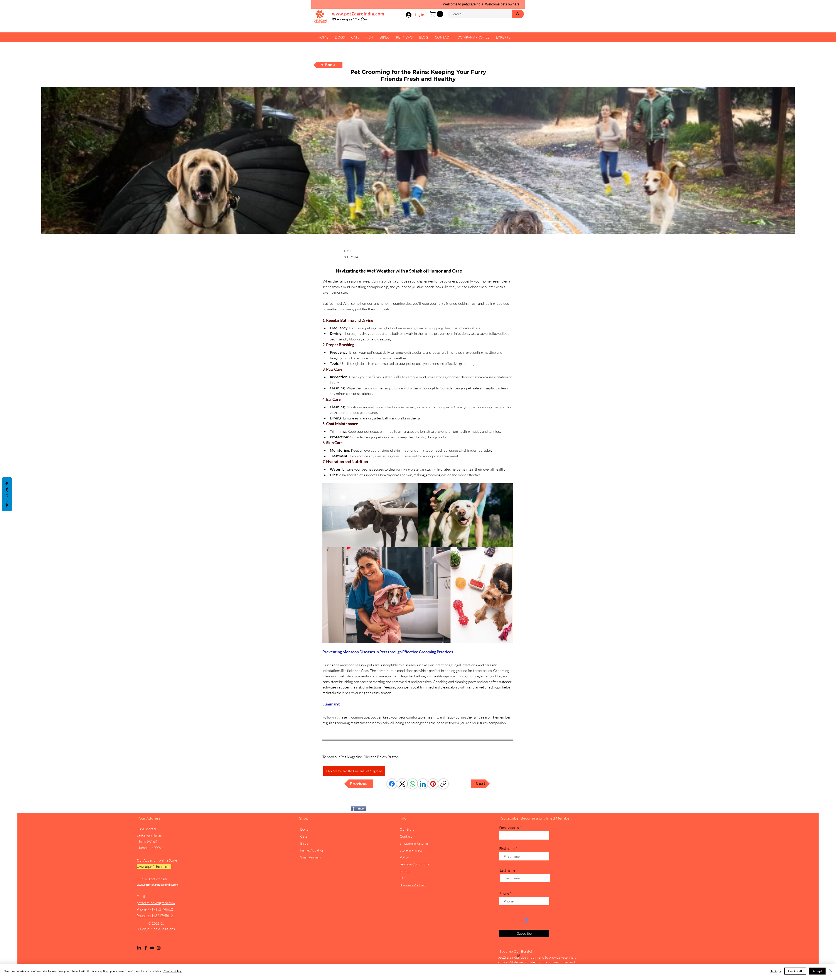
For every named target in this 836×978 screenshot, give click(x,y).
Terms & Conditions (414, 864)
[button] (437, 14)
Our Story (407, 829)
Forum (405, 871)
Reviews (6, 494)
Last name (507, 870)
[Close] (830, 971)
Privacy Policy (172, 971)
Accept (817, 971)
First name (507, 848)
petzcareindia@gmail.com (156, 903)
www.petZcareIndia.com (358, 13)
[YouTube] (152, 948)
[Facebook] (392, 784)
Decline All (795, 971)
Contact (406, 836)
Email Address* (510, 827)
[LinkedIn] (423, 784)
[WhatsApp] (413, 784)
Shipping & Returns (414, 843)
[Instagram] (158, 948)
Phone (504, 893)
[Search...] (518, 14)
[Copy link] (443, 784)
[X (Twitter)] (402, 784)
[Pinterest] (433, 784)
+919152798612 (160, 909)
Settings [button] (775, 971)
